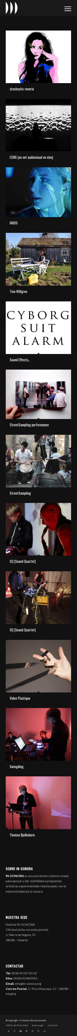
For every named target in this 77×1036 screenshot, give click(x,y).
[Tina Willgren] (38, 259)
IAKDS (14, 222)
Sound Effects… (20, 359)
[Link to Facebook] (15, 1031)
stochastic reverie (22, 88)
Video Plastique (20, 698)
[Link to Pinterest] (38, 1031)
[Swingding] (38, 734)
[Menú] (65, 8)
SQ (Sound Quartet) (23, 561)
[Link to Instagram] (32, 1031)
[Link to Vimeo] (26, 1031)
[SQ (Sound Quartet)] (38, 529)
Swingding (16, 766)
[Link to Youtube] (20, 1031)
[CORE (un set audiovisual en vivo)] (38, 125)
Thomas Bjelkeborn (22, 834)
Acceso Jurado (38, 1020)
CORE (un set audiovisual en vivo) (31, 157)
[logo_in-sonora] (32, 8)
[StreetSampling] (38, 461)
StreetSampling (20, 493)
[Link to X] (9, 1031)
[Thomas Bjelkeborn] (38, 802)
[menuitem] (65, 8)
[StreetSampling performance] (38, 394)
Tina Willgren (18, 291)
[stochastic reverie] (38, 57)
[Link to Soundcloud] (44, 1031)
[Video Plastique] (38, 666)
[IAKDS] (38, 192)
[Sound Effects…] (38, 327)
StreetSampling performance (29, 424)
